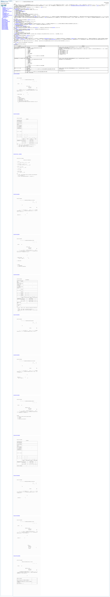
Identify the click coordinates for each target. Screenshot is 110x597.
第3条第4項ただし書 (18, 23)
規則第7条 (17, 19)
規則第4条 (17, 8)
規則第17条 (17, 35)
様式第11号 (28, 35)
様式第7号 (36, 27)
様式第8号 (53, 27)
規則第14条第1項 (18, 21)
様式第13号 (23, 39)
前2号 (16, 26)
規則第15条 (17, 27)
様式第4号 (29, 19)
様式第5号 (30, 24)
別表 (41, 7)
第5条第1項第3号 (46, 38)
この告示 (97, 5)
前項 (15, 33)
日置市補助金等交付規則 (81, 5)
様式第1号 (27, 8)
